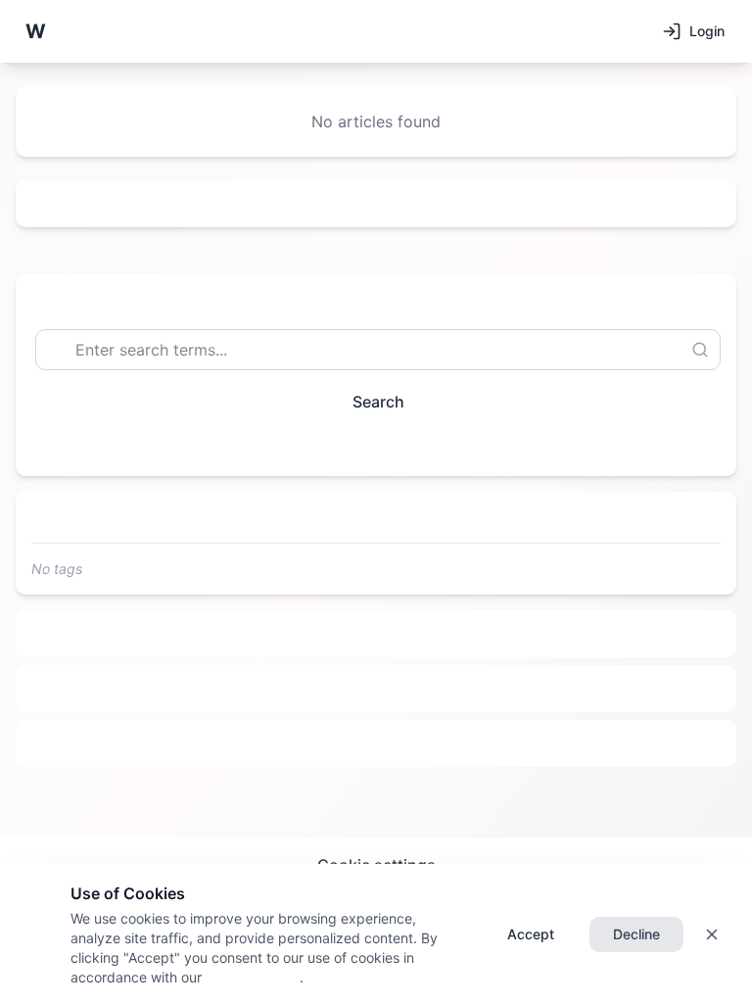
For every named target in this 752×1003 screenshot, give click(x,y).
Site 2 (376, 688)
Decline (636, 934)
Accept (530, 934)
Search (378, 401)
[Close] (711, 934)
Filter (368, 446)
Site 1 (376, 634)
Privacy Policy (251, 977)
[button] (35, 31)
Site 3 (376, 743)
